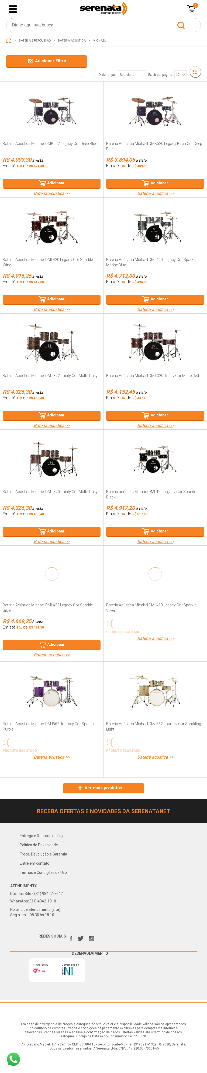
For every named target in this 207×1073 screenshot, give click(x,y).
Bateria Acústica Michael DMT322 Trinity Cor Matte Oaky (50, 375)
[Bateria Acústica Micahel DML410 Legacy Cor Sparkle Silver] (155, 574)
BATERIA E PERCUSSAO (35, 40)
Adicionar (56, 183)
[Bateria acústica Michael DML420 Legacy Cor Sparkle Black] (155, 459)
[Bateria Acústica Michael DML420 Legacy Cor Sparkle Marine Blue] (155, 227)
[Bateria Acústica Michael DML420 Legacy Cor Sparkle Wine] (52, 227)
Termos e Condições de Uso (43, 872)
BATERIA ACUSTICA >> (52, 193)
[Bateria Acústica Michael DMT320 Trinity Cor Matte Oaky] (52, 459)
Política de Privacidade (39, 845)
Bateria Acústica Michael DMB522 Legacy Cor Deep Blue (50, 143)
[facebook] (71, 937)
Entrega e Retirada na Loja (42, 836)
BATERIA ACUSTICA (72, 40)
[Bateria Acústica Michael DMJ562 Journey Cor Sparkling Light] (155, 691)
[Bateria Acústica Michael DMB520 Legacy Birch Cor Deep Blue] (155, 111)
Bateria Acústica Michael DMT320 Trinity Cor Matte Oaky (50, 492)
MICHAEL (99, 40)
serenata (8, 40)
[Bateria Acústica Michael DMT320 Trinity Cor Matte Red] (155, 343)
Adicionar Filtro (50, 60)
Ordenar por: (107, 75)
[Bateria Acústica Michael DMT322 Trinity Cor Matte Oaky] (52, 343)
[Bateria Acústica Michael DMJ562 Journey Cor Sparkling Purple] (52, 691)
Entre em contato (34, 863)
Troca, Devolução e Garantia (43, 854)
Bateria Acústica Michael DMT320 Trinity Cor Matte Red (152, 375)
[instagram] (91, 937)
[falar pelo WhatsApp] (13, 1059)
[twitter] (80, 937)
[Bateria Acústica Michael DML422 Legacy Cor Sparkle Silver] (52, 574)
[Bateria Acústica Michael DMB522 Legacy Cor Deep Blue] (52, 111)
